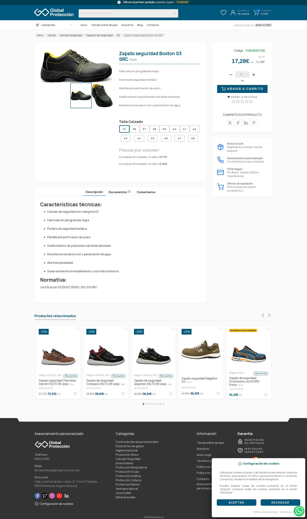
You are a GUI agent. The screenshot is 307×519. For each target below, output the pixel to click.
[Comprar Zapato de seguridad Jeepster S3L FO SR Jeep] (170, 394)
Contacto (153, 25)
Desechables (124, 463)
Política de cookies (290, 512)
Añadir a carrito (245, 89)
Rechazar (280, 502)
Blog (140, 25)
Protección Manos (128, 484)
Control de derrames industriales (137, 442)
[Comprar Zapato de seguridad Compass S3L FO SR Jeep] (123, 394)
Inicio (84, 25)
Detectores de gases (130, 446)
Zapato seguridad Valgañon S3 (199, 380)
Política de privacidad (265, 512)
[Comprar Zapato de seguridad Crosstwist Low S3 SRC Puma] (265, 395)
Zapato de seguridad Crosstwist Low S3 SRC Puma (244, 381)
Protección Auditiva (128, 476)
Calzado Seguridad (71, 35)
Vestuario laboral (127, 489)
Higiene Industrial (127, 450)
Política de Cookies (209, 473)
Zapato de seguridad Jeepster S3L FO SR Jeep (153, 382)
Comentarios (146, 192)
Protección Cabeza (128, 480)
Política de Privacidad (210, 467)
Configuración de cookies (56, 504)
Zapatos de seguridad (99, 35)
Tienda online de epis (104, 25)
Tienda (51, 35)
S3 (118, 35)
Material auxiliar (126, 497)
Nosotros (127, 25)
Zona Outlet (123, 493)
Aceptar (236, 502)
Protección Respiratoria (131, 467)
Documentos (120, 192)
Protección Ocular (127, 472)
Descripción (94, 192)
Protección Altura (127, 455)
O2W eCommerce (153, 517)
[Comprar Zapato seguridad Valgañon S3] (218, 393)
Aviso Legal (204, 455)
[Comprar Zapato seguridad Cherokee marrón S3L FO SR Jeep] (75, 394)
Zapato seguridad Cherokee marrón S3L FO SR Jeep (57, 382)
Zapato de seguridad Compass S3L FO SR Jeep (105, 382)
